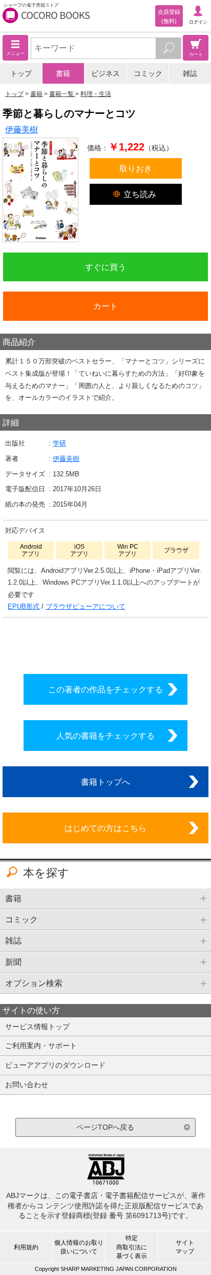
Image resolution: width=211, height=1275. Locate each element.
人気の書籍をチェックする (105, 735)
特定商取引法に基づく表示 (131, 1246)
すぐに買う (105, 267)
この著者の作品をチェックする (105, 689)
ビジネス (105, 73)
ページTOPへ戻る (105, 1127)
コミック (148, 73)
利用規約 (26, 1247)
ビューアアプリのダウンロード (55, 1065)
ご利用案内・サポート (41, 1045)
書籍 (63, 73)
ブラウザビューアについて (85, 606)
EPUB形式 (23, 606)
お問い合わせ (26, 1084)
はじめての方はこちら (105, 828)
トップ (21, 73)
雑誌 (190, 73)
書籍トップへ (105, 781)
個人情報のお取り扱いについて (78, 1247)
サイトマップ (185, 1247)
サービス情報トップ (37, 1026)
